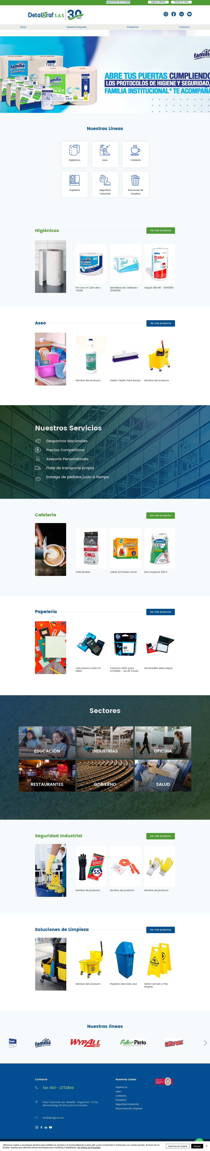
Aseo (40, 323)
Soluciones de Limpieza (62, 929)
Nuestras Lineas (105, 128)
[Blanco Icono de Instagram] (37, 1127)
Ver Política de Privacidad (88, 1147)
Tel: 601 (49, 1088)
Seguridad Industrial (58, 836)
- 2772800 (65, 1088)
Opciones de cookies (177, 1146)
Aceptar (197, 1146)
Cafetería (45, 515)
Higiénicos (47, 230)
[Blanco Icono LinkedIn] (46, 1127)
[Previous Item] (4, 1043)
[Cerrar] (206, 1146)
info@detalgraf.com (53, 1117)
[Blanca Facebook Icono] (41, 1127)
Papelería (46, 611)
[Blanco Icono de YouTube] (50, 1127)
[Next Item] (205, 1043)
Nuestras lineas (105, 1026)
